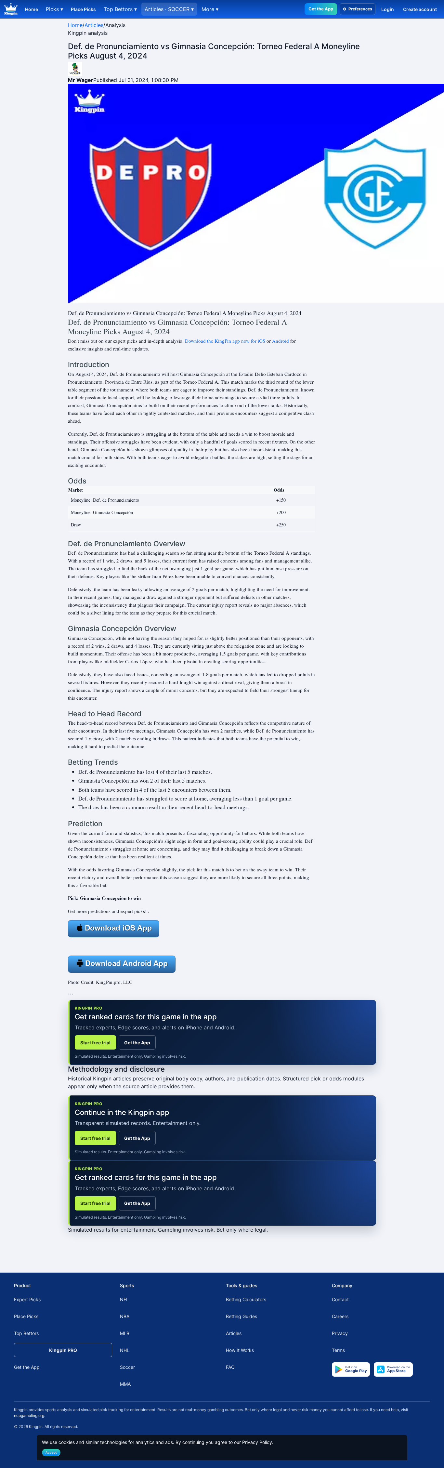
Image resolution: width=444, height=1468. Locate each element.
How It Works (240, 1350)
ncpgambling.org (29, 1415)
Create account (420, 9)
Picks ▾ (54, 9)
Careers (340, 1316)
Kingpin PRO (63, 1350)
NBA (124, 1316)
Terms (338, 1350)
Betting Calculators (246, 1299)
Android (280, 340)
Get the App (320, 8)
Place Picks (83, 9)
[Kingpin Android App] (122, 963)
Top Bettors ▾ (120, 9)
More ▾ (210, 9)
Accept (51, 1452)
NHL (124, 1350)
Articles (94, 25)
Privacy (340, 1333)
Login (387, 9)
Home (31, 9)
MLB (124, 1333)
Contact (340, 1299)
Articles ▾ (169, 9)
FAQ (230, 1367)
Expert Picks (27, 1299)
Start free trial (95, 1042)
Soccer (127, 1367)
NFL (124, 1299)
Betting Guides (241, 1316)
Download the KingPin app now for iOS (225, 340)
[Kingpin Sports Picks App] (113, 927)
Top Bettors (26, 1333)
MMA (125, 1384)
